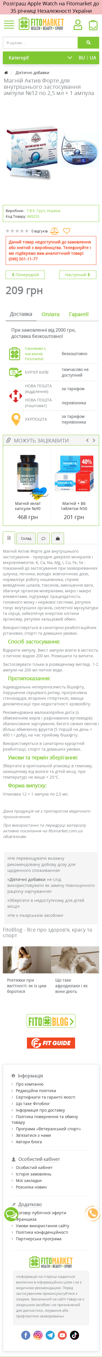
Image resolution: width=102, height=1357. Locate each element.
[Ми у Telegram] (50, 1334)
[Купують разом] (57, 538)
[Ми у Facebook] (25, 1334)
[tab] (21, 314)
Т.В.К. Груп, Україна (43, 210)
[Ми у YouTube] (62, 1334)
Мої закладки (29, 1180)
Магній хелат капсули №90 (28, 506)
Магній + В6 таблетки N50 (74, 506)
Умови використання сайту (42, 1225)
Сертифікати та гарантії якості (45, 1097)
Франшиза (26, 1219)
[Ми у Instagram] (37, 1334)
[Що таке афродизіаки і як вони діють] (75, 960)
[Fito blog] (51, 1020)
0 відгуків (39, 231)
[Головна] (6, 72)
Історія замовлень (33, 1174)
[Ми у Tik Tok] (74, 1334)
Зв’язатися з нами (33, 1135)
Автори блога (29, 1141)
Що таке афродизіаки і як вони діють (71, 985)
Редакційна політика (36, 1090)
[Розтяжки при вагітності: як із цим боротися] (27, 960)
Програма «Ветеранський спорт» (48, 1128)
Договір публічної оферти (41, 1212)
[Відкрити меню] (9, 25)
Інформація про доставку (40, 1110)
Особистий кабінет (34, 1167)
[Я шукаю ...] (88, 43)
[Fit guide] (51, 1043)
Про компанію (30, 1084)
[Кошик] (93, 26)
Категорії (19, 58)
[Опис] (9, 537)
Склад (26, 538)
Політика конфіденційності (42, 1232)
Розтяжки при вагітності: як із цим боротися (26, 985)
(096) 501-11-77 (23, 259)
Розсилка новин (31, 1187)
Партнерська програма (38, 1238)
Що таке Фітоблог (33, 1103)
